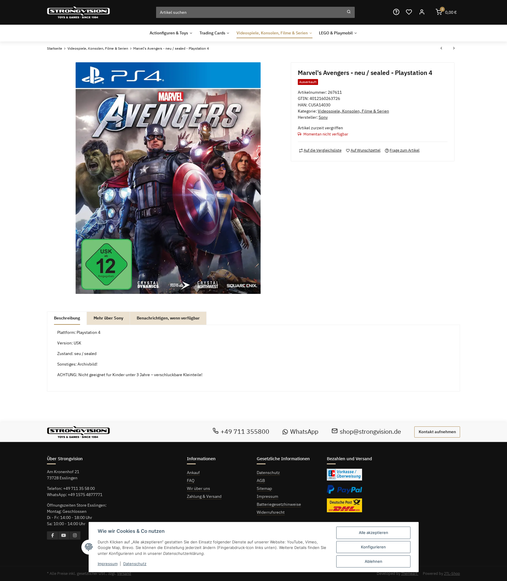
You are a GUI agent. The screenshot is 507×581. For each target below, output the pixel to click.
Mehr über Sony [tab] (108, 318)
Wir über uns (198, 488)
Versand (124, 573)
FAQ (191, 480)
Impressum (267, 496)
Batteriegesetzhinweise (279, 504)
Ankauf (193, 472)
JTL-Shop (452, 573)
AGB (261, 480)
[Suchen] (349, 12)
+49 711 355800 (245, 432)
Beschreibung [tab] (67, 318)
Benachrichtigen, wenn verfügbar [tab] (168, 318)
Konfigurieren (373, 547)
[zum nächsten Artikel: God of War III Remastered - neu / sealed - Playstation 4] (454, 48)
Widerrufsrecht (271, 512)
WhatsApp (304, 432)
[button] (421, 12)
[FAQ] (396, 12)
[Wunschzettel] (409, 12)
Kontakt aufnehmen (437, 431)
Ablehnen (373, 561)
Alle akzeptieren (373, 532)
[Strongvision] (78, 12)
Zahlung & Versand (204, 496)
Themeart (409, 573)
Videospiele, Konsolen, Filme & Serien (353, 111)
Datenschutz (268, 472)
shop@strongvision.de (370, 432)
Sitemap (264, 488)
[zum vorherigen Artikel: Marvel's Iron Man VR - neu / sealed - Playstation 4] (441, 48)
